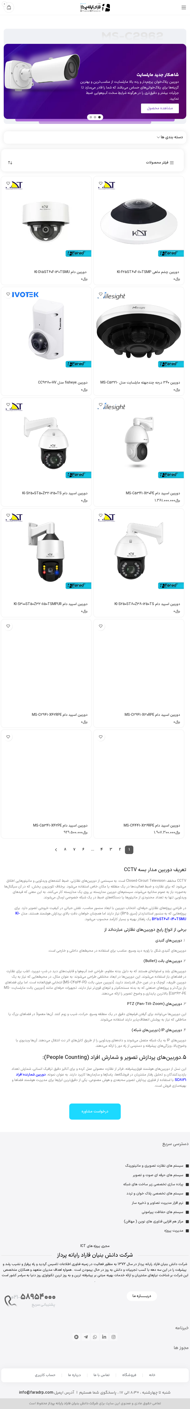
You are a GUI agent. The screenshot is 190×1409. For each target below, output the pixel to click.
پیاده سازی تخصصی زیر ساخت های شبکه (153, 1184)
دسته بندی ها (172, 137)
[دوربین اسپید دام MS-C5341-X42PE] (46, 775)
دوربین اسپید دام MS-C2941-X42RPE (60, 715)
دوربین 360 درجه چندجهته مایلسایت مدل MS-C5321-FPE (140, 385)
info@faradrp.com (36, 1393)
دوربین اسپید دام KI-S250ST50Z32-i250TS (55, 493)
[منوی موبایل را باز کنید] (184, 7)
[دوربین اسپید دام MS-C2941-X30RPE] (139, 664)
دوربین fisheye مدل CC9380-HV (63, 382)
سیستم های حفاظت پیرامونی (162, 1212)
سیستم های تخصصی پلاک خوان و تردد (154, 1193)
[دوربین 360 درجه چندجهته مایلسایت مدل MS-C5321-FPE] (139, 332)
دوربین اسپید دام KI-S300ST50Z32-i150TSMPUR (51, 604)
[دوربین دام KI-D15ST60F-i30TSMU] (46, 221)
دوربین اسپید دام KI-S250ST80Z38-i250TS (147, 604)
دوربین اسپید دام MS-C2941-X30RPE (152, 715)
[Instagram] (114, 1337)
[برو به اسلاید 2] (95, 117)
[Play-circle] (76, 1337)
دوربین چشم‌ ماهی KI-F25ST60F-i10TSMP (148, 272)
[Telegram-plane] (86, 1337)
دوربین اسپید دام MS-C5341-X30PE (153, 493)
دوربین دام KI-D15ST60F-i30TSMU (61, 272)
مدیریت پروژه (173, 1230)
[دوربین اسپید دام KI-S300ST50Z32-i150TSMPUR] (46, 554)
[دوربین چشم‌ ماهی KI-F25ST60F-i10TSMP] (139, 221)
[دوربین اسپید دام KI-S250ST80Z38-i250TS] (139, 554)
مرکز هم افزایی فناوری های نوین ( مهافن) (153, 1221)
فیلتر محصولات (157, 163)
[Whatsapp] (95, 1337)
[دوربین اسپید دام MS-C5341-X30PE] (139, 443)
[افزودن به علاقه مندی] (100, 183)
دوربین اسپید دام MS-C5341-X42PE (60, 825)
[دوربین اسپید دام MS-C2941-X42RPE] (46, 664)
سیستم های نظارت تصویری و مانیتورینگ (154, 1165)
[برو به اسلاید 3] (91, 117)
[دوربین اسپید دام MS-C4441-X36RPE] (139, 775)
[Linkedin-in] (104, 1337)
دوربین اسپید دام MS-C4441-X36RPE (152, 825)
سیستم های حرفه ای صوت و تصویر (158, 1175)
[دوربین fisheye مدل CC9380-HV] (46, 332)
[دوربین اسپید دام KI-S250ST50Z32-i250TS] (46, 443)
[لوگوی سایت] (95, 7)
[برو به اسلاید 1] (99, 117)
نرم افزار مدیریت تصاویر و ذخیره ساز (157, 1203)
